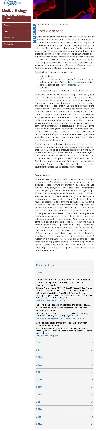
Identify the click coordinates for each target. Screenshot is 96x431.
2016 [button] (39, 409)
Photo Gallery (9, 44)
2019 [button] (39, 387)
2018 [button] (39, 394)
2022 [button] (39, 364)
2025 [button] (39, 342)
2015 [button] (39, 416)
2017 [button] (39, 401)
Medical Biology (47, 24)
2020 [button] (39, 379)
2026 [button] (39, 272)
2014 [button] (39, 424)
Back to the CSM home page (13, 15)
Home (37, 24)
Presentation (9, 18)
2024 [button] (39, 350)
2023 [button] (39, 357)
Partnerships (9, 37)
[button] (34, 26)
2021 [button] (39, 372)
